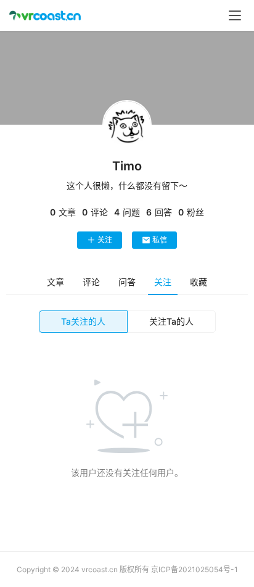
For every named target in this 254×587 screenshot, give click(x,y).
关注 (104, 239)
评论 (91, 282)
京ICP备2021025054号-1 (194, 569)
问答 (127, 282)
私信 (159, 239)
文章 (55, 282)
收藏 (198, 282)
